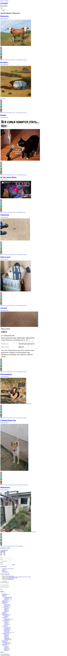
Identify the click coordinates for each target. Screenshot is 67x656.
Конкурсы (4, 612)
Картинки (25, 59)
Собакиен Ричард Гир (8, 420)
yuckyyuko (4, 569)
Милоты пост (5, 487)
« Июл (1, 589)
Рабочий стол (6, 643)
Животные (21, 59)
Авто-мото (6, 622)
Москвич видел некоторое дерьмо (8, 568)
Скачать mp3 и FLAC (7, 619)
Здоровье (5, 635)
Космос (3, 613)
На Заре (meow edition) (8, 177)
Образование (4, 633)
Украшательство (5, 642)
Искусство (25, 112)
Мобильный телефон (5, 614)
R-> (15, 59)
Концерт (3, 115)
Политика (6, 630)
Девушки (3, 600)
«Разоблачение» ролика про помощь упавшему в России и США (20, 576)
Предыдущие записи (4, 549)
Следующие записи (4, 550)
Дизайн (5, 608)
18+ (3, 593)
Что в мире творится (7, 632)
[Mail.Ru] (33, 58)
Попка (3, 570)
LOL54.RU (4, 3)
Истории (5, 648)
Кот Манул (4, 62)
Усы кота (3, 308)
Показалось (4, 16)
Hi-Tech (5, 621)
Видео (3, 596)
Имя (1, 557)
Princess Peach (4, 571)
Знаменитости (25, 484)
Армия (3, 595)
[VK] (33, 47)
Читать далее (3, 98)
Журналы (5, 634)
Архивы (1, 654)
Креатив (5, 637)
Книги (5, 636)
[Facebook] (33, 51)
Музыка (3, 617)
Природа (5, 609)
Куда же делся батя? (5, 572)
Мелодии (5, 616)
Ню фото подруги (11, 575)
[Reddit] (33, 55)
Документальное (7, 597)
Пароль (1, 559)
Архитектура (6, 607)
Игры (3, 603)
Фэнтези (5, 610)
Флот (5, 625)
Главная (3, 9)
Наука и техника (5, 620)
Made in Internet (4, 594)
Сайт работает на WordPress (5, 655)
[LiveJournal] (33, 57)
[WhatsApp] (33, 54)
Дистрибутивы (6, 604)
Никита (3, 577)
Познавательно (6, 638)
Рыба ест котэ (5, 257)
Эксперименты (6, 639)
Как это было (6, 628)
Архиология (4, 215)
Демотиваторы (4, 601)
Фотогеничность (6, 374)
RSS (3, 10)
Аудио (5, 646)
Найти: (1, 564)
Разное (5, 623)
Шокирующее (4, 644)
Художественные (7, 599)
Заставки (5, 615)
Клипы (24, 212)
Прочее (3, 641)
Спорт (5, 598)
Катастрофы (6, 629)
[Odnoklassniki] (33, 49)
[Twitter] (33, 52)
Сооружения (6, 624)
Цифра (5, 611)
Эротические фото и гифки (12, 577)
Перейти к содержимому (4, 0)
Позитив (3, 640)
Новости (5, 605)
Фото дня (5, 631)
